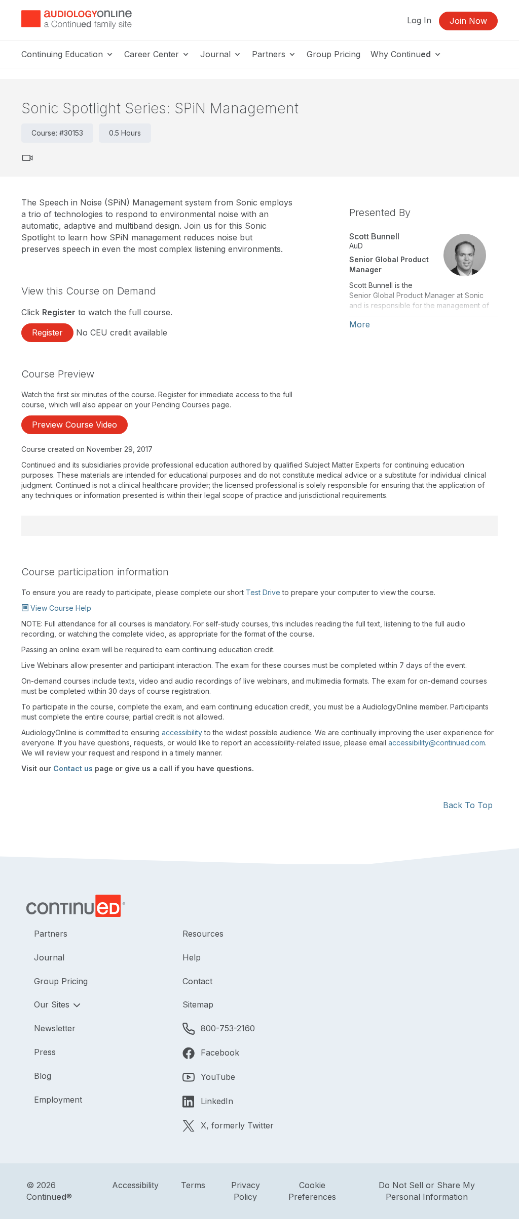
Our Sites (53, 1004)
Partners (270, 54)
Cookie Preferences (312, 1191)
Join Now (468, 21)
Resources (203, 934)
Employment (58, 1100)
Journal (216, 54)
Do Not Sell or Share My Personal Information (427, 1191)
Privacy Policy (245, 1191)
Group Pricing (333, 54)
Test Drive (263, 592)
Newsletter (55, 1028)
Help (191, 957)
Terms (193, 1185)
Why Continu (400, 54)
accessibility (182, 732)
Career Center (152, 54)
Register (47, 332)
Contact (197, 981)
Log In (419, 20)
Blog (42, 1076)
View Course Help (59, 608)
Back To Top (468, 805)
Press (45, 1052)
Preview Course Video (74, 424)
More (359, 324)
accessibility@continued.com (436, 742)
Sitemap (197, 1004)
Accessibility (135, 1185)
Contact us (73, 768)
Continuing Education (63, 54)
